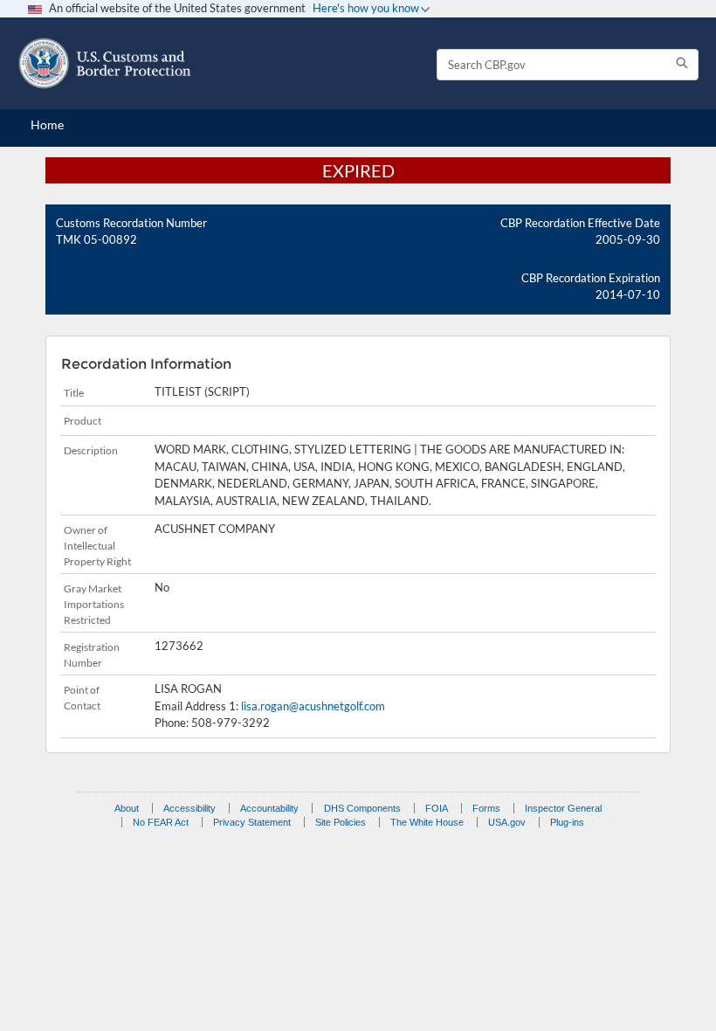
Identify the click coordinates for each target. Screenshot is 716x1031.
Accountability (269, 808)
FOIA (436, 808)
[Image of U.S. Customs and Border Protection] (104, 63)
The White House (427, 822)
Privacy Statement (252, 822)
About (126, 808)
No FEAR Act (161, 822)
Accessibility (189, 808)
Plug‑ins (567, 822)
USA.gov (507, 822)
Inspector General (563, 808)
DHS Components (362, 808)
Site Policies (340, 822)
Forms (486, 808)
